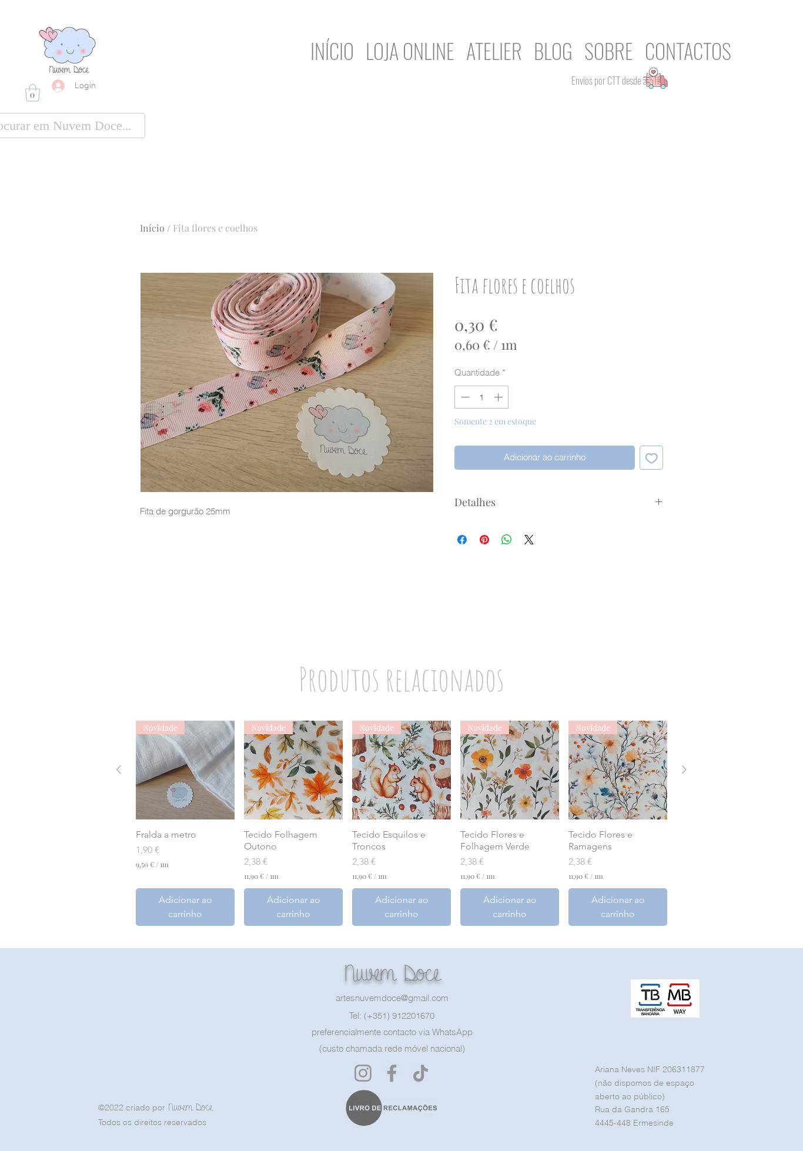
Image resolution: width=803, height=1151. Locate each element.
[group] (401, 823)
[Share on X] (529, 540)
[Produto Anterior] (119, 769)
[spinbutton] (481, 397)
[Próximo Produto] (684, 769)
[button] (32, 93)
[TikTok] (420, 1073)
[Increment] (499, 397)
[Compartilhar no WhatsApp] (507, 540)
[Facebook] (391, 1073)
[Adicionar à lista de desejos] (652, 458)
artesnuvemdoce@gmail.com (392, 997)
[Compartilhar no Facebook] (462, 540)
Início (152, 228)
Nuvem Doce (391, 973)
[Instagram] (363, 1073)
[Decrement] (464, 397)
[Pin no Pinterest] (484, 540)
